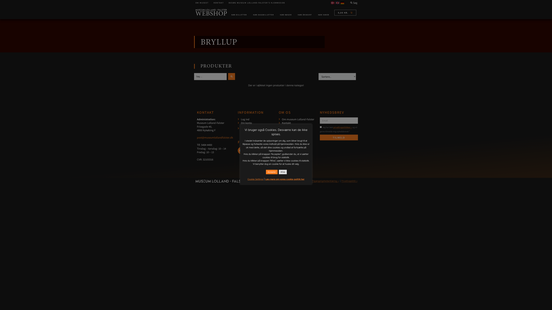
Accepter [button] (272, 172)
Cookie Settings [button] (255, 179)
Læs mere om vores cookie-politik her (284, 179)
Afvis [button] (283, 172)
